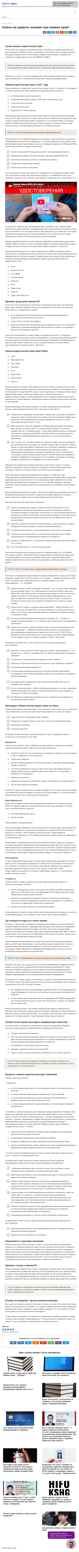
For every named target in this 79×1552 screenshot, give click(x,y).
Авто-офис (9, 3)
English (4, 17)
